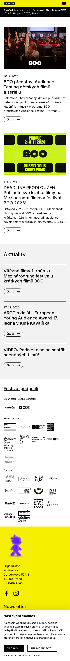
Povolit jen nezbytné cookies (22, 655)
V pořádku (13, 648)
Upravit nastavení (42, 648)
